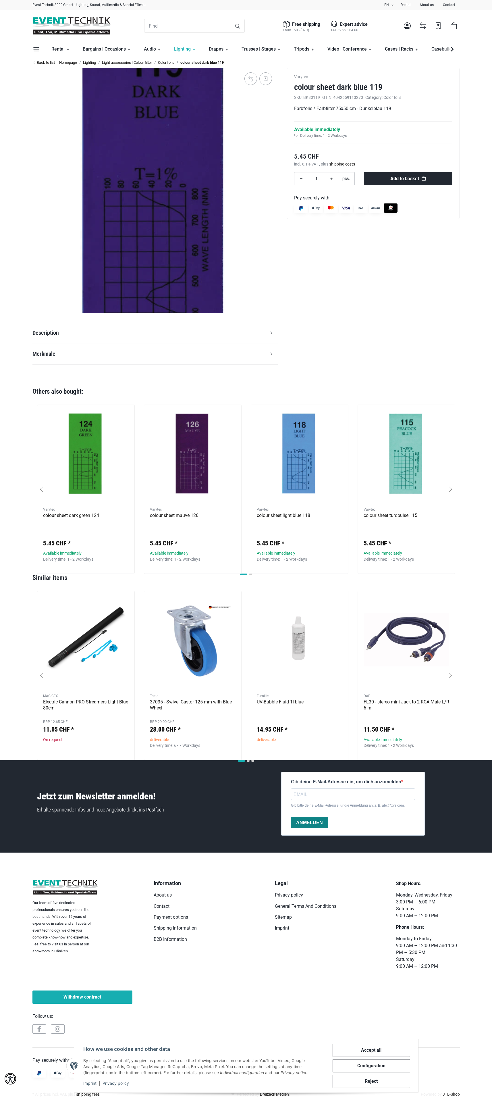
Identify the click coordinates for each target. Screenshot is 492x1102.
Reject (371, 1081)
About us (427, 5)
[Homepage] (71, 25)
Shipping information (175, 928)
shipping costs (342, 163)
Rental (405, 5)
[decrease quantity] (301, 178)
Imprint (90, 1083)
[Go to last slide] (41, 489)
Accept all (371, 1050)
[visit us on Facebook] (39, 1029)
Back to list (45, 62)
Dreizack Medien (274, 1094)
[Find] (237, 25)
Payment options (171, 917)
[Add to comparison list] (250, 78)
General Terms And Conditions (305, 906)
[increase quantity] (331, 178)
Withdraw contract (82, 997)
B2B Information (170, 939)
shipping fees (88, 1094)
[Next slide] (450, 489)
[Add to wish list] (265, 78)
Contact (449, 5)
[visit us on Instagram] (58, 1029)
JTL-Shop (451, 1094)
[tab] (243, 574)
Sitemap (283, 917)
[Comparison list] (423, 26)
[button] (407, 26)
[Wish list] (438, 26)
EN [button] (386, 5)
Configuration (371, 1065)
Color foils (392, 97)
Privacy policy (116, 1083)
